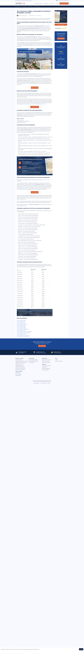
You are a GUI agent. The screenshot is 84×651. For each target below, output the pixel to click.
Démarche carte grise (18, 359)
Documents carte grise (59, 361)
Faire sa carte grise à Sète (21, 321)
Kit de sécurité (44, 367)
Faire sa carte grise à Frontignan (22, 324)
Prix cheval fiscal (31, 362)
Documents (52, 3)
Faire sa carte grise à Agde (21, 325)
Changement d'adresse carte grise (20, 362)
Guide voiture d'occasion (46, 359)
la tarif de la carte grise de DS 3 (27, 103)
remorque (42, 29)
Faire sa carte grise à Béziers (21, 320)
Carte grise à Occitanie (25, 8)
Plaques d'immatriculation (46, 365)
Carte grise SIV (17, 372)
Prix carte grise (20, 8)
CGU (40, 383)
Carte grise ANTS (18, 375)
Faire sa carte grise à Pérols (21, 334)
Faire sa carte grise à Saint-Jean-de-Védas (23, 332)
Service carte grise (18, 374)
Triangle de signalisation (46, 368)
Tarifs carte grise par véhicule (33, 361)
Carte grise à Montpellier (32, 8)
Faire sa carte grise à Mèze (21, 330)
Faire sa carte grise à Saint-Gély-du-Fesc (23, 335)
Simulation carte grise (37, 6)
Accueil (17, 8)
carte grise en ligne (45, 36)
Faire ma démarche (35, 87)
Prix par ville (30, 6)
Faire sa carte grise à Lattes (21, 326)
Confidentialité (44, 383)
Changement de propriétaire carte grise (21, 361)
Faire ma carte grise (34, 192)
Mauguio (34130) (23, 205)
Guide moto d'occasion (46, 361)
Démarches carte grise (38, 3)
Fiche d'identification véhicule (20, 368)
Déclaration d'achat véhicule (20, 369)
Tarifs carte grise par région (33, 359)
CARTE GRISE (20, 3)
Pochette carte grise (45, 369)
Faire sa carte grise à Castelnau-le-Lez (23, 329)
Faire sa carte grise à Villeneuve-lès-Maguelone (24, 331)
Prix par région (24, 6)
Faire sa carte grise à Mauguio (21, 327)
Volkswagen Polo (37, 102)
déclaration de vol (22, 186)
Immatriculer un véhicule (19, 363)
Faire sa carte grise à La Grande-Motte (23, 336)
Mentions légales (36, 383)
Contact (57, 3)
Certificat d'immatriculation (20, 366)
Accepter (81, 649)
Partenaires (48, 383)
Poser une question (38, 15)
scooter (36, 29)
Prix (46, 3)
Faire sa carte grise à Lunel (21, 323)
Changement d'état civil (19, 365)
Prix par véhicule (17, 6)
